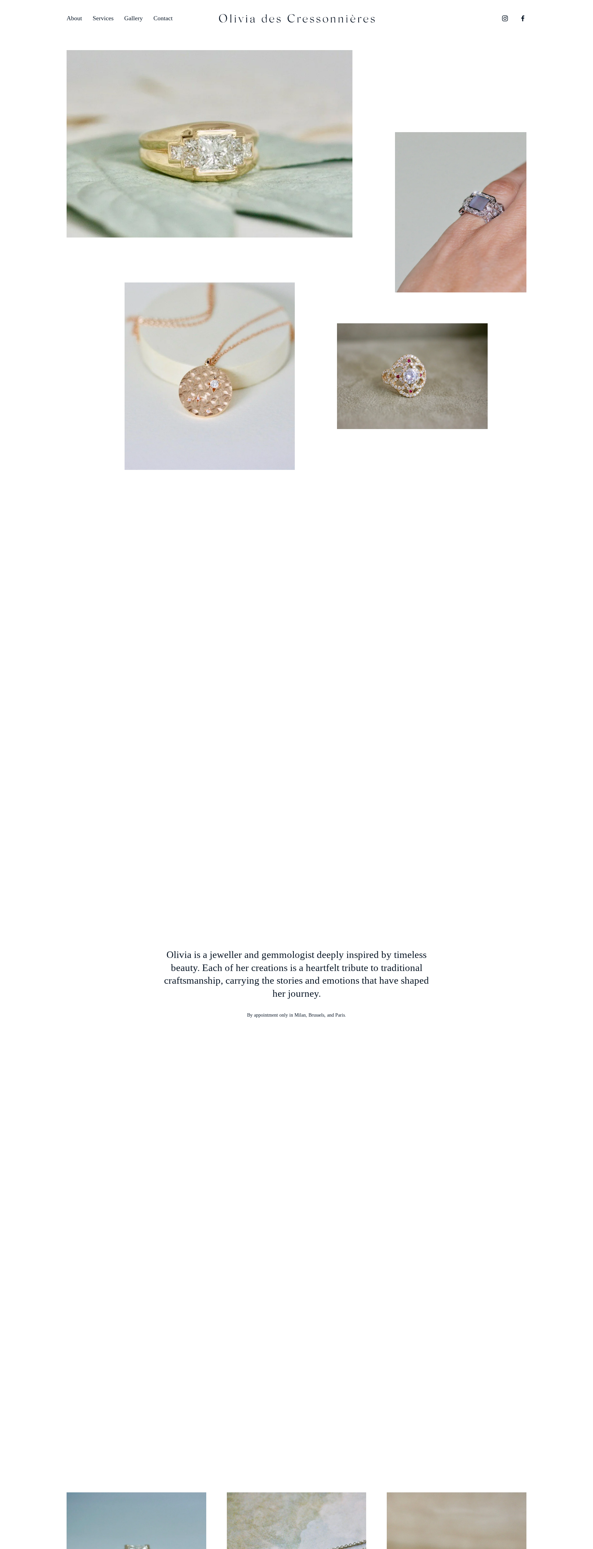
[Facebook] (522, 18)
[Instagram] (505, 18)
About (74, 18)
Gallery (133, 18)
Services (103, 18)
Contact (163, 18)
